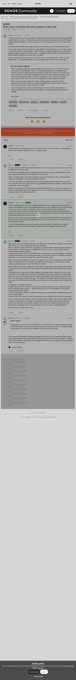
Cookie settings (37, 417)
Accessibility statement (49, 417)
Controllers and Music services (49, 17)
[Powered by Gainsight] (38, 413)
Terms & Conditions (25, 417)
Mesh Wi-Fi (54, 102)
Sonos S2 (63, 102)
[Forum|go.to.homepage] (21, 11)
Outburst (11, 318)
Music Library (13, 102)
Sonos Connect (24, 102)
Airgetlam (11, 146)
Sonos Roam (13, 106)
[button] (2, 11)
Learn (9, 4)
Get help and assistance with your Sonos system (24, 17)
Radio (20, 4)
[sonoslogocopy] (38, 3)
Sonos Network (44, 102)
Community (4, 17)
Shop (4, 4)
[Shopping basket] (70, 3)
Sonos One (34, 102)
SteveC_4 (11, 35)
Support (14, 4)
